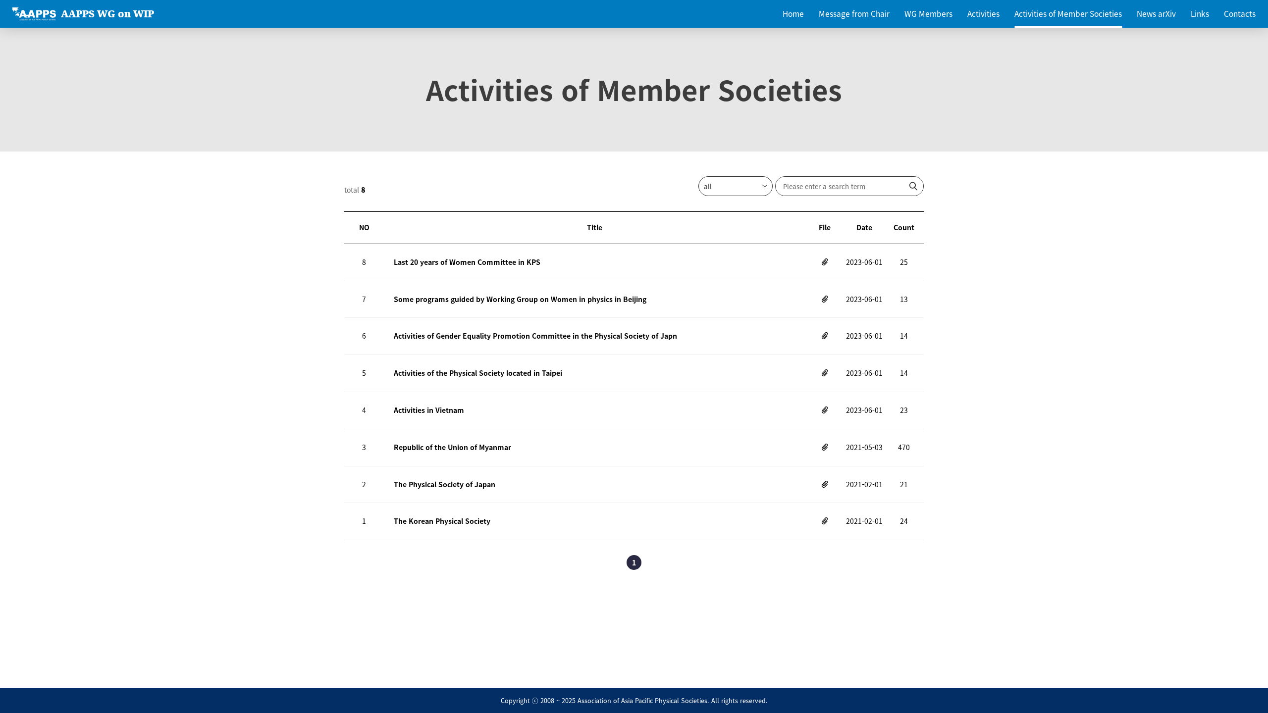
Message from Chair (854, 13)
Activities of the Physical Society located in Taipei (478, 373)
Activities (983, 13)
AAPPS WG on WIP (107, 14)
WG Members (928, 13)
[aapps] (34, 14)
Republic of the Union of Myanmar (452, 447)
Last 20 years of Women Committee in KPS (467, 262)
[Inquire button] (913, 186)
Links (1200, 13)
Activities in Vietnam (429, 410)
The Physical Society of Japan (444, 484)
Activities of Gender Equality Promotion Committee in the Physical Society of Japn (535, 336)
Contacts (1240, 13)
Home (793, 13)
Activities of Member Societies (1068, 13)
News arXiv (1156, 13)
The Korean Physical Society (442, 521)
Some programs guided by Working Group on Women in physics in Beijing (520, 299)
